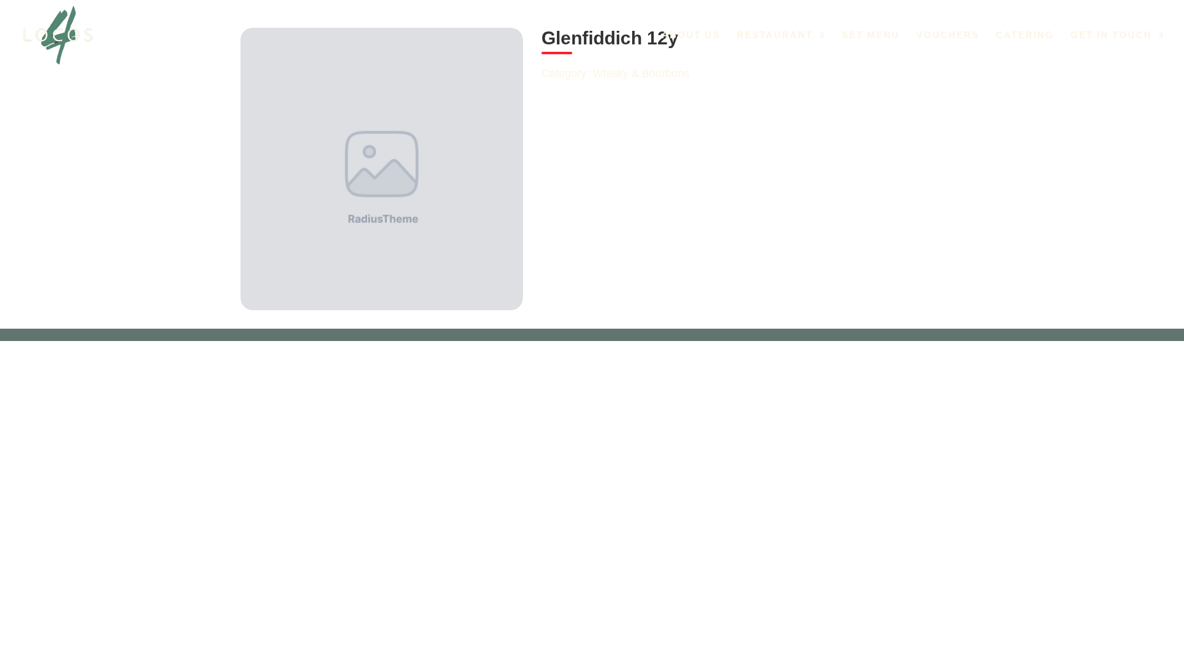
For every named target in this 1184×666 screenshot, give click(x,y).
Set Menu (871, 35)
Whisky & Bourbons (641, 73)
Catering (1025, 35)
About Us (691, 35)
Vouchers (947, 35)
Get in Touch (1111, 35)
